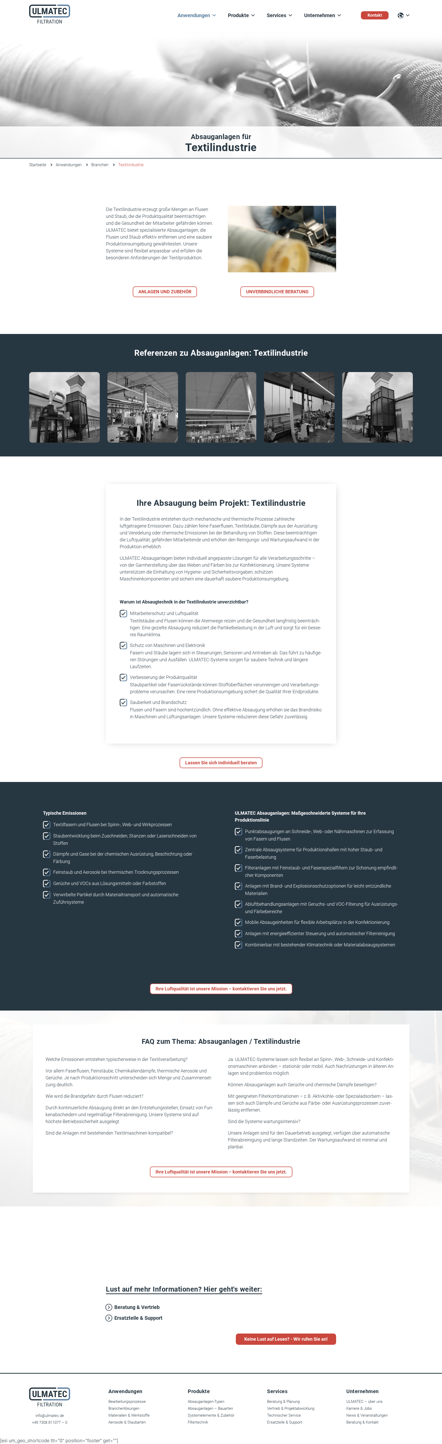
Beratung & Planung (283, 1401)
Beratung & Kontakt (362, 1422)
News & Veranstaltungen (367, 1415)
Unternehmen (319, 15)
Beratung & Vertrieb (137, 1307)
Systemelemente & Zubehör (211, 1415)
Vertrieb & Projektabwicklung (290, 1408)
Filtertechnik (198, 1422)
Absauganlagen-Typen (206, 1401)
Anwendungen (194, 15)
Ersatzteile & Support (138, 1318)
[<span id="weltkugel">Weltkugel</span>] (404, 15)
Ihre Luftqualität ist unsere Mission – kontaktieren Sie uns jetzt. (221, 988)
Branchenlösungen (123, 1408)
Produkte (238, 15)
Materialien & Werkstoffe (129, 1415)
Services (276, 15)
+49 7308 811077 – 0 (49, 1422)
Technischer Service (284, 1415)
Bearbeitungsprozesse (127, 1401)
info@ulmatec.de (50, 1415)
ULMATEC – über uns (364, 1401)
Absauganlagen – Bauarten (210, 1408)
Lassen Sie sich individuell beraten (221, 762)
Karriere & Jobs (359, 1408)
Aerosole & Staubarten (127, 1422)
